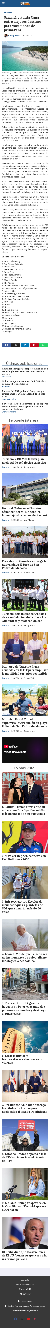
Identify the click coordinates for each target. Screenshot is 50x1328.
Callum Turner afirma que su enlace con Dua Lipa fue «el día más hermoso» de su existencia (23, 810)
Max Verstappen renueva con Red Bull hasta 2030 (24, 857)
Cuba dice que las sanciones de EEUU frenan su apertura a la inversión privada (24, 1255)
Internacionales (9, 399)
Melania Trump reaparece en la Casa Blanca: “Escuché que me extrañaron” (24, 1206)
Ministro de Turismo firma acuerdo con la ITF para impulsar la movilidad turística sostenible (25, 670)
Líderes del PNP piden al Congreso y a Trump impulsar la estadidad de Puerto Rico (23, 394)
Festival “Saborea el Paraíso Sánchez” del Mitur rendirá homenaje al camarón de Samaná (24, 512)
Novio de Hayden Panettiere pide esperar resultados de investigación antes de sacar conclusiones (25, 406)
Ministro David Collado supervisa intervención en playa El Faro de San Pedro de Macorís (25, 723)
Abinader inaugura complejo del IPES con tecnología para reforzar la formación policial (25, 371)
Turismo (8, 12)
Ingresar (26, 1294)
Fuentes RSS (25, 1289)
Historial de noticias (25, 1284)
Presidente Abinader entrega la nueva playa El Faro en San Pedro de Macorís (24, 564)
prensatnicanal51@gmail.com (25, 1310)
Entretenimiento (9, 411)
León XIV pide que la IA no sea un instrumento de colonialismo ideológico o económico (24, 957)
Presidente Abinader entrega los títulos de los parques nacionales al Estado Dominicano (24, 1108)
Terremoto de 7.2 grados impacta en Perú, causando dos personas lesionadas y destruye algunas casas (24, 1008)
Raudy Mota (14, 35)
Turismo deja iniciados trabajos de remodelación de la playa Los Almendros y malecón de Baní (24, 617)
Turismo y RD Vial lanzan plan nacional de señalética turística (24, 460)
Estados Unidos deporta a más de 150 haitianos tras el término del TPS (24, 1157)
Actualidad (6, 376)
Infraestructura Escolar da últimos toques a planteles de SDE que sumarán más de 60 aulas (22, 907)
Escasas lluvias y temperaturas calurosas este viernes (22, 1059)
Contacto (25, 1280)
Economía (6, 386)
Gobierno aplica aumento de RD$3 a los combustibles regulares (24, 382)
